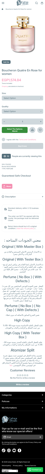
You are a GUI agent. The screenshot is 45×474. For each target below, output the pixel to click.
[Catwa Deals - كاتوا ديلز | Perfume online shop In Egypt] (23, 3)
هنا (11, 365)
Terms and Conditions (9, 444)
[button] (42, 3)
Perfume (9, 169)
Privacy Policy (33, 442)
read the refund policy (25, 228)
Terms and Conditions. (27, 140)
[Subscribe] (40, 437)
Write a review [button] (22, 384)
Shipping (5, 86)
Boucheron (11, 166)
